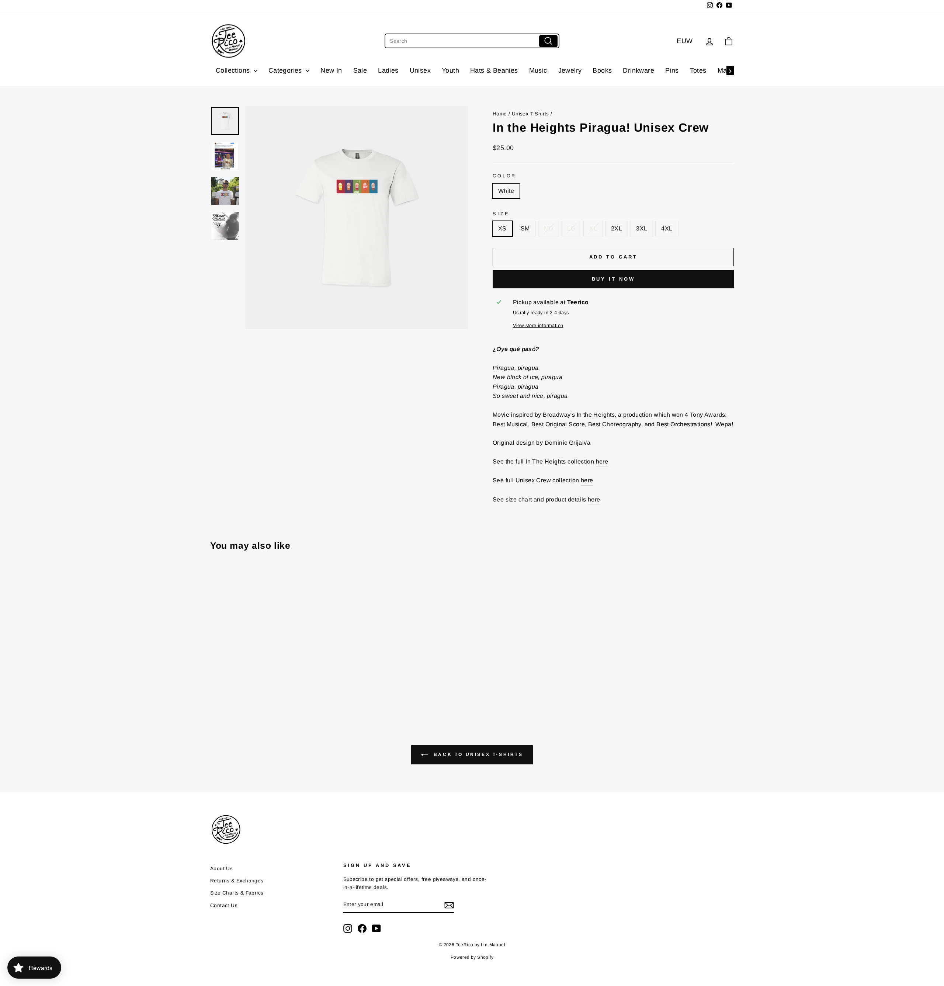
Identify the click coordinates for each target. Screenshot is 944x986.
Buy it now (613, 279)
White (506, 191)
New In (331, 70)
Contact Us (223, 905)
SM (525, 228)
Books (602, 70)
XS (502, 228)
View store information (538, 325)
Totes (698, 70)
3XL (641, 228)
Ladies (388, 70)
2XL (616, 228)
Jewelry (570, 70)
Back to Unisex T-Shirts (477, 754)
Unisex (420, 70)
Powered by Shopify (472, 957)
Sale (360, 70)
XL (593, 228)
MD (548, 228)
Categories (286, 70)
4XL (666, 228)
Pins (672, 70)
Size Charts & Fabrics (236, 893)
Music (538, 70)
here (602, 461)
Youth (450, 70)
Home (500, 114)
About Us (221, 868)
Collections (234, 70)
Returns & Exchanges (237, 880)
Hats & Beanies (494, 70)
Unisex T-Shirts (530, 114)
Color (504, 175)
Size (501, 213)
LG (571, 228)
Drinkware (638, 70)
